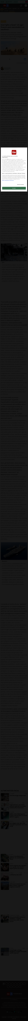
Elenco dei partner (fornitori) (8, 180)
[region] (14, 169)
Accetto (14, 188)
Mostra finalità (20, 184)
